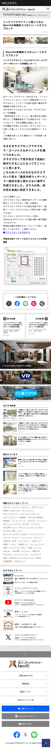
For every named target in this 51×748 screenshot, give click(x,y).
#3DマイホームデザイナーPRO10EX (16, 524)
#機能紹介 (7, 520)
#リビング (7, 537)
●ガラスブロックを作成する (16, 232)
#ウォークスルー (24, 541)
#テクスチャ (35, 524)
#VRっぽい (7, 551)
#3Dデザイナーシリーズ (12, 507)
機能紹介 (16, 331)
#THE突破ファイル (10, 527)
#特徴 (30, 547)
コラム (23, 14)
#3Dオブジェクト (38, 507)
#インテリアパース (19, 520)
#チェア (13, 544)
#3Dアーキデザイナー (11, 514)
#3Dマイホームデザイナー (30, 514)
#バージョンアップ (37, 544)
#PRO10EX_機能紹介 (35, 517)
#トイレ (26, 554)
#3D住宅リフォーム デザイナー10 (21, 558)
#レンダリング (26, 537)
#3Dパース (26, 507)
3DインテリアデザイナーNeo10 (12, 14)
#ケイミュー (25, 551)
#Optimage (7, 554)
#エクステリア (35, 554)
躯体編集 (5, 332)
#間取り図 (36, 551)
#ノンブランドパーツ (37, 534)
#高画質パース (23, 544)
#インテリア (41, 520)
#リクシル (37, 547)
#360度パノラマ (20, 561)
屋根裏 (40, 331)
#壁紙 (5, 547)
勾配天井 (5, 331)
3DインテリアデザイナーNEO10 (12, 329)
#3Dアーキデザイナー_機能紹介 (15, 517)
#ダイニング (37, 537)
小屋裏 (11, 331)
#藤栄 (5, 558)
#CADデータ (36, 541)
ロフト (30, 331)
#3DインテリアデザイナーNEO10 (15, 534)
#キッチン (16, 537)
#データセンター (28, 510)
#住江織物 (16, 551)
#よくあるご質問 (9, 531)
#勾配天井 (7, 541)
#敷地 (14, 541)
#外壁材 (38, 558)
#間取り (6, 544)
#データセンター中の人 (17, 547)
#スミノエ (17, 554)
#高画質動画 (7, 561)
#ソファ (20, 531)
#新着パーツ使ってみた (11, 510)
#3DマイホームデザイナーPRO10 (31, 527)
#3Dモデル (31, 520)
